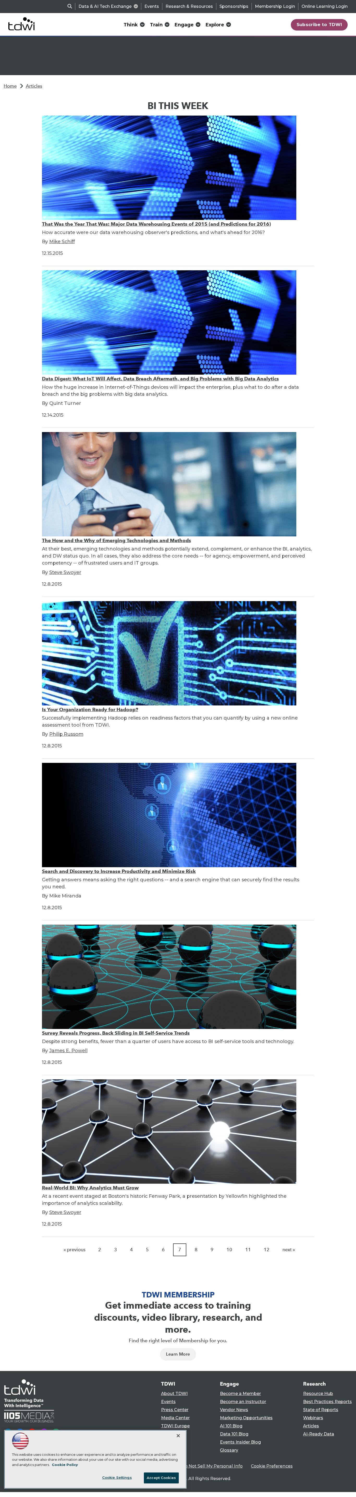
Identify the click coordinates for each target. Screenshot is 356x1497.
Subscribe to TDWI (319, 24)
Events (151, 6)
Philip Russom (66, 734)
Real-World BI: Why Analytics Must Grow (90, 1188)
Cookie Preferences (272, 1466)
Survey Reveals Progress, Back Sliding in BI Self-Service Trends (116, 1033)
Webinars (313, 1417)
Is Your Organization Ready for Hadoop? (90, 709)
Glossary (229, 1450)
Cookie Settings (117, 1477)
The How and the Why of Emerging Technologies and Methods (116, 540)
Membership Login (275, 6)
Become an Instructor (243, 1401)
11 (248, 1250)
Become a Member (240, 1393)
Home (10, 86)
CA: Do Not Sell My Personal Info (208, 1466)
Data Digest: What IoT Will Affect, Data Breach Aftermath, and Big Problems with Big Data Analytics (160, 379)
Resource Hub (318, 1393)
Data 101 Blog (234, 1434)
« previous (74, 1250)
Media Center (175, 1417)
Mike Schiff (62, 241)
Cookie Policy (65, 1465)
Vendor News (234, 1409)
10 (229, 1250)
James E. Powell (68, 1050)
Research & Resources (189, 6)
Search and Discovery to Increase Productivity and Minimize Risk (119, 871)
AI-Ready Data (318, 1434)
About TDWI (174, 1393)
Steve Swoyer (65, 572)
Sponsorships (233, 6)
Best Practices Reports (327, 1401)
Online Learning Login (325, 6)
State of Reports (320, 1409)
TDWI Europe (175, 1425)
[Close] (178, 1435)
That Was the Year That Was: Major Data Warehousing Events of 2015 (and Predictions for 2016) (156, 224)
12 (266, 1250)
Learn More (178, 1354)
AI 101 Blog (231, 1425)
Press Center (174, 1409)
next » (289, 1250)
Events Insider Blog (240, 1442)
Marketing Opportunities (246, 1417)
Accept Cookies (161, 1478)
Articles (34, 86)
